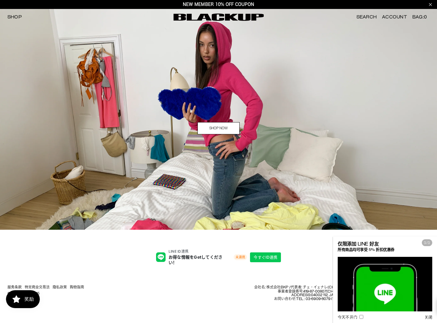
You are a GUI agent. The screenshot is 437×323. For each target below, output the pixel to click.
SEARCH (366, 17)
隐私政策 (60, 287)
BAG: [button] (419, 17)
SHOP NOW (218, 128)
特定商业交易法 (37, 287)
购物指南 (77, 287)
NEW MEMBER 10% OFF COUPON (218, 4)
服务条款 (14, 287)
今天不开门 (348, 317)
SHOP (14, 17)
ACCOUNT (394, 17)
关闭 (428, 317)
